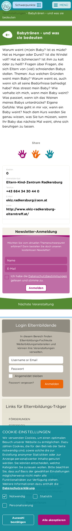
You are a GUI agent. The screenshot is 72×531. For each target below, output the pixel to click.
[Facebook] (36, 154)
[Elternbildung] (6, 6)
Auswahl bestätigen (18, 520)
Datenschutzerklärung (18, 488)
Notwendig (17, 496)
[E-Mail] (22, 154)
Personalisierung (21, 505)
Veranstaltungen (13, 13)
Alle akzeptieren (54, 520)
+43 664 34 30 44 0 (22, 191)
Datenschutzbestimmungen (47, 276)
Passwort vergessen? (21, 382)
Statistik (46, 496)
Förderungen (19, 419)
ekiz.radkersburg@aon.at (26, 200)
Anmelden (36, 288)
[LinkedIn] (50, 154)
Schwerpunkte (25, 5)
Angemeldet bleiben (29, 376)
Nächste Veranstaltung (36, 304)
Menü (64, 5)
